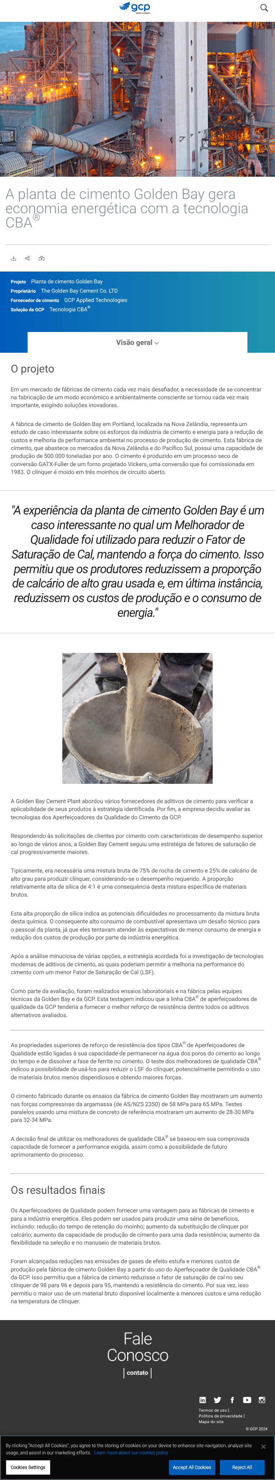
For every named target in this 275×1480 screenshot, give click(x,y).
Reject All (242, 1467)
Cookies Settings (28, 1467)
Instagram (262, 1400)
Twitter (217, 1400)
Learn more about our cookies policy (131, 1453)
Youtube (247, 1400)
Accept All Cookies (192, 1467)
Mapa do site (211, 1422)
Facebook (232, 1400)
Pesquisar (264, 6)
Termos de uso (213, 1410)
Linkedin (202, 1400)
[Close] (263, 1447)
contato (137, 1373)
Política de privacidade (220, 1416)
